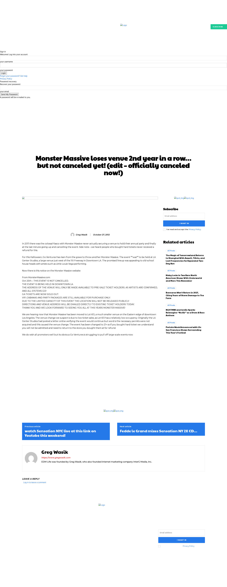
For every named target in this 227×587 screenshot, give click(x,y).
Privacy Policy (6, 79)
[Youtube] (52, 466)
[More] (164, 184)
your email (4, 91)
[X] (47, 466)
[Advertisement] (113, 133)
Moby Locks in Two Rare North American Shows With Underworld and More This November (184, 278)
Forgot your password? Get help (13, 76)
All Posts (113, 110)
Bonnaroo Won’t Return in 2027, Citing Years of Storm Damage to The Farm (185, 295)
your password (6, 70)
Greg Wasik (81, 235)
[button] (170, 44)
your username (6, 61)
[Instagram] (42, 466)
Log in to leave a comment (34, 482)
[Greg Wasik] (73, 235)
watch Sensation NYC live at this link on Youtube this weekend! (60, 433)
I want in (184, 223)
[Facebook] (25, 546)
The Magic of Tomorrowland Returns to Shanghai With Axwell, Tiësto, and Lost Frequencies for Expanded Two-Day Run (185, 259)
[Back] (0, 49)
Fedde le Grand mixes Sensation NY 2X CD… (158, 431)
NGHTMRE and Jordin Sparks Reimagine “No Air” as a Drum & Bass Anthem (185, 312)
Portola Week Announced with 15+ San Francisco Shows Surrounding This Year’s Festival (183, 330)
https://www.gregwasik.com (55, 457)
